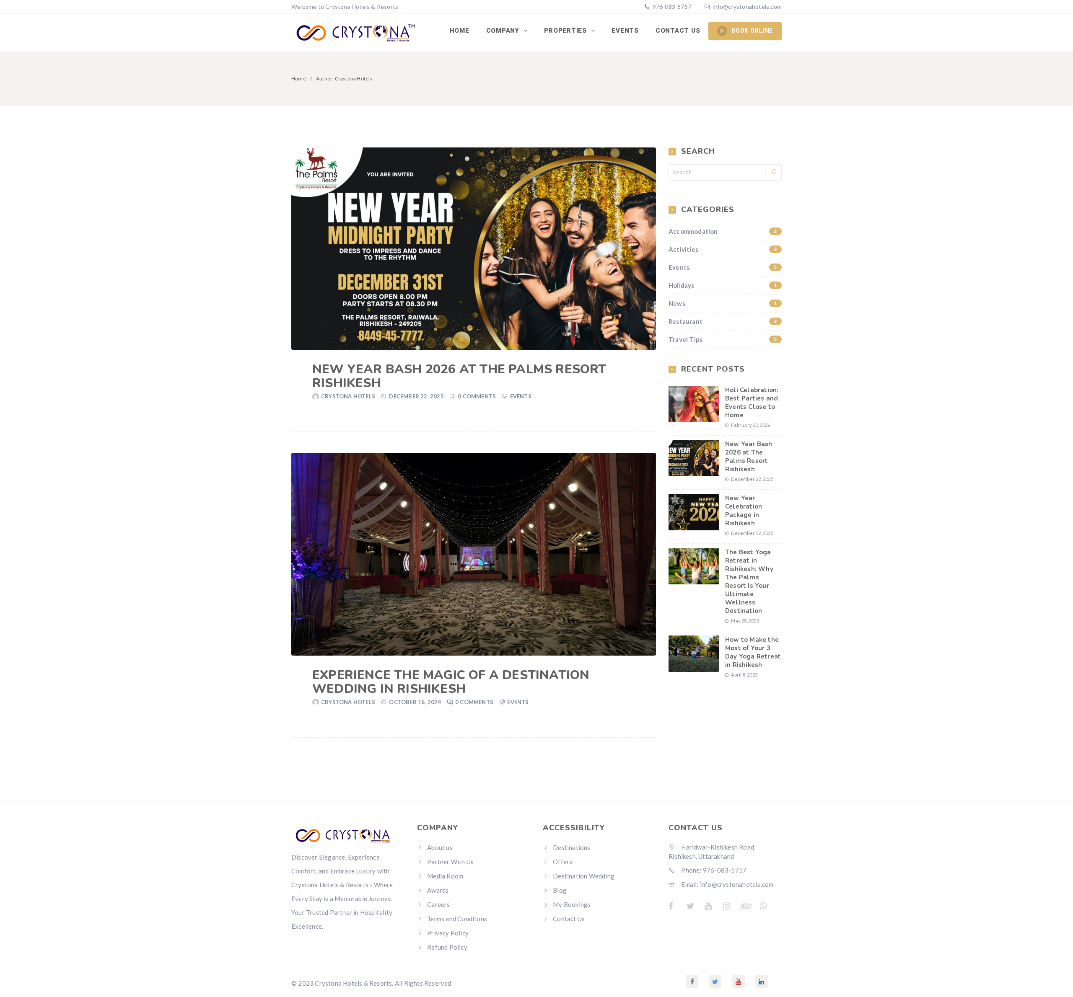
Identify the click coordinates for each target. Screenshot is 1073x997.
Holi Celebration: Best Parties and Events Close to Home (751, 402)
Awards (437, 890)
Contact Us (678, 30)
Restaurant (723, 321)
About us (440, 847)
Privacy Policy (448, 933)
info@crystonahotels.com (747, 6)
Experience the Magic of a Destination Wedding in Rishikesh (450, 681)
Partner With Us (450, 861)
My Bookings (572, 904)
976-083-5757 (671, 6)
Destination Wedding (583, 876)
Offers (562, 861)
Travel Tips (723, 339)
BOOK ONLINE (752, 30)
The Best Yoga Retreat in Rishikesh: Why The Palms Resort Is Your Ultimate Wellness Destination (749, 581)
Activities (723, 249)
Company (503, 30)
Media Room (445, 876)
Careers (438, 904)
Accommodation (723, 231)
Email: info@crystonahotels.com (726, 884)
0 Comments (477, 396)
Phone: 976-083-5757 (713, 870)
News (723, 303)
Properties (566, 30)
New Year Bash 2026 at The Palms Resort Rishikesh (459, 376)
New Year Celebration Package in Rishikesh (743, 510)
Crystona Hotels (348, 396)
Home (459, 30)
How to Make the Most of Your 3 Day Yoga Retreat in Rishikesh (753, 652)
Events (625, 30)
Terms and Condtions (457, 918)
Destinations (571, 847)
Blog (560, 890)
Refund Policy (447, 947)
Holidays (723, 285)
